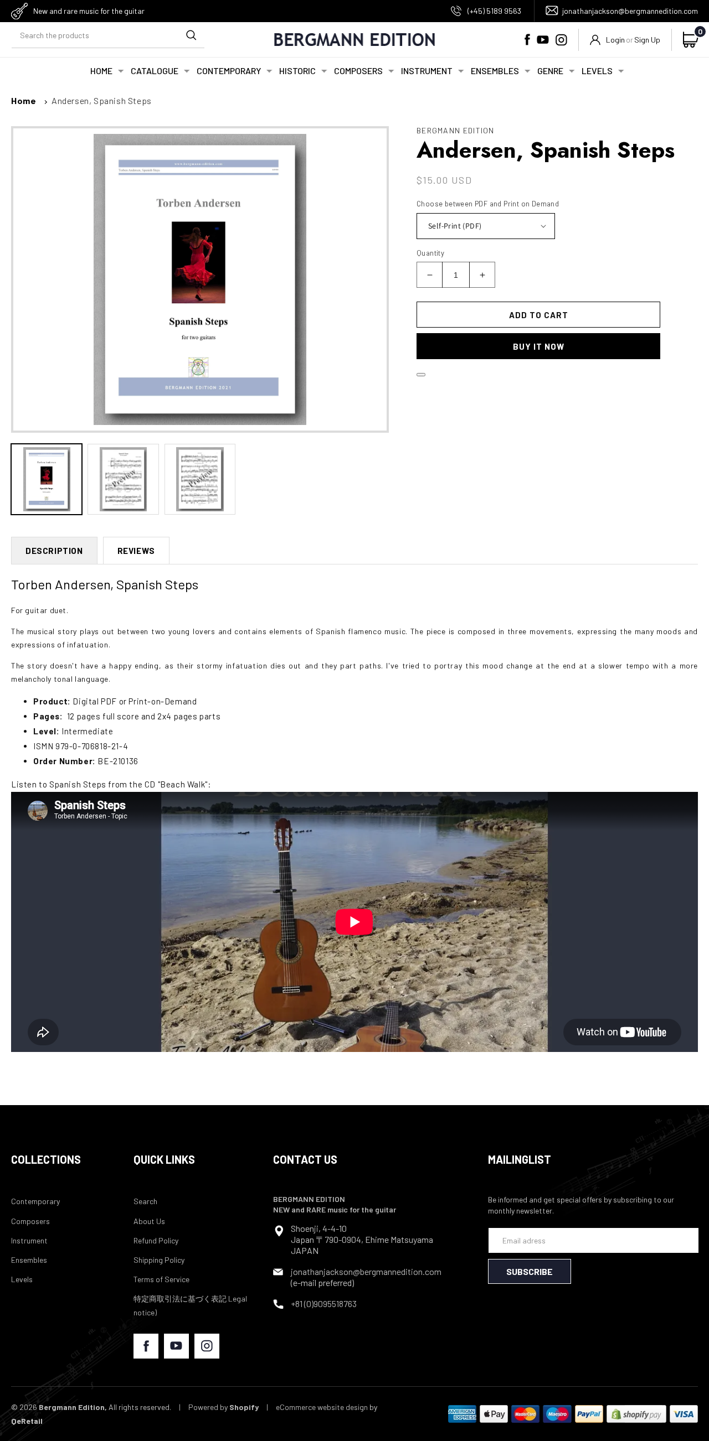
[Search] (191, 35)
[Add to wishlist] (421, 374)
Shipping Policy (158, 1259)
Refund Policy (155, 1240)
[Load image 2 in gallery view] (123, 479)
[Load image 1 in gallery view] (46, 479)
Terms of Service (161, 1279)
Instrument (29, 1240)
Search (145, 1201)
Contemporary (35, 1201)
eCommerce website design (322, 1407)
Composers (30, 1221)
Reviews (136, 551)
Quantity (430, 252)
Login (615, 39)
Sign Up (647, 39)
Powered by (223, 1407)
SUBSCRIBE (529, 1271)
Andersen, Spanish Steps (102, 100)
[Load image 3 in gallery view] (200, 479)
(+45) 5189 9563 (494, 10)
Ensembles (29, 1259)
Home (23, 100)
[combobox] (108, 35)
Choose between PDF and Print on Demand (488, 203)
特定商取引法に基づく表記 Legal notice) (190, 1305)
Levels (22, 1279)
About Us (149, 1221)
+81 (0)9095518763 (324, 1303)
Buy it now (538, 346)
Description (54, 551)
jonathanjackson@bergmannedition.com (630, 10)
